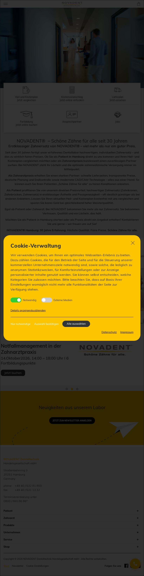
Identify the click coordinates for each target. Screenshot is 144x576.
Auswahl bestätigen (46, 324)
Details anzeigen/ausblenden (28, 310)
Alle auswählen (76, 323)
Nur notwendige (20, 324)
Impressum (126, 332)
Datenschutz (109, 332)
